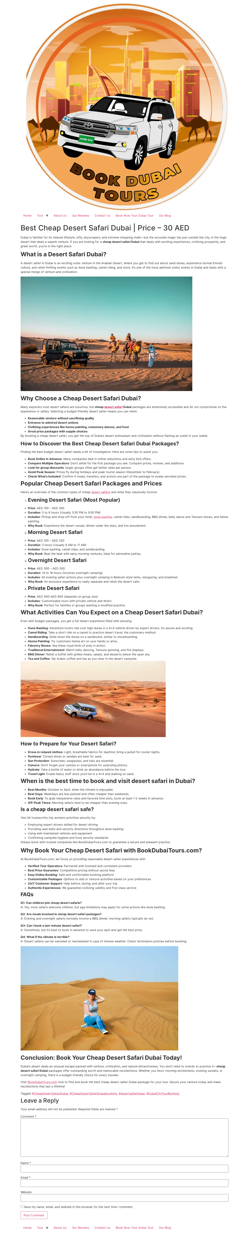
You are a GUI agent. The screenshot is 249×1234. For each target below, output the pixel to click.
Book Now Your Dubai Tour (134, 215)
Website (26, 1192)
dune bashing (103, 517)
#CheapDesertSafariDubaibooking (93, 1093)
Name (26, 1162)
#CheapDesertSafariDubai (50, 1093)
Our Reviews (80, 215)
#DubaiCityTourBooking (162, 1093)
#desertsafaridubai (132, 1093)
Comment (28, 1116)
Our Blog (165, 215)
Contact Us (102, 215)
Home (27, 215)
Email (25, 1177)
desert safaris (100, 492)
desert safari (113, 407)
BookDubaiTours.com (42, 1082)
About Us (60, 215)
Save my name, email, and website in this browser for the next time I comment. (78, 1206)
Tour (40, 215)
